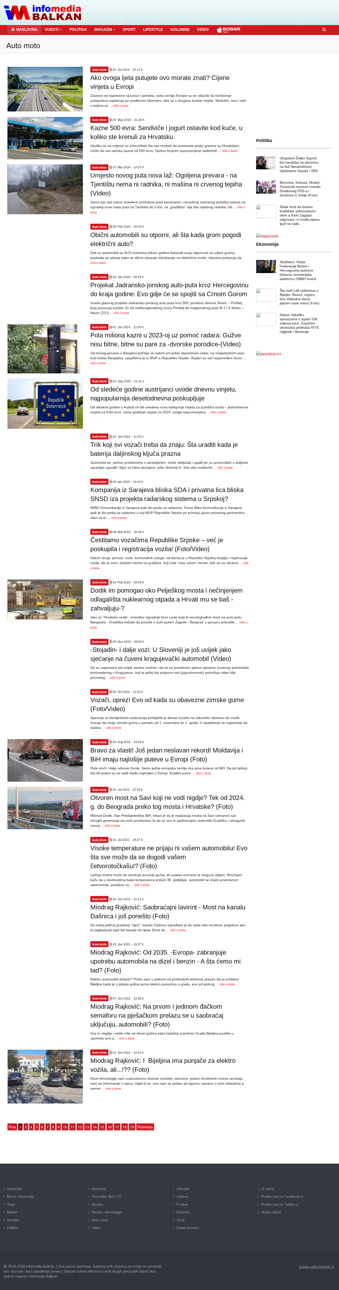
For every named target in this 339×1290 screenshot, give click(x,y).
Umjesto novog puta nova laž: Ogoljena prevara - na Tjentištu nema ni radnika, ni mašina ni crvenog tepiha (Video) (166, 184)
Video (96, 1228)
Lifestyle (182, 1189)
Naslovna (14, 1189)
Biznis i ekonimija (20, 1196)
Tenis (180, 1220)
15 (102, 1126)
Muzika (97, 1204)
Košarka (182, 1212)
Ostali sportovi (187, 1228)
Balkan (12, 1212)
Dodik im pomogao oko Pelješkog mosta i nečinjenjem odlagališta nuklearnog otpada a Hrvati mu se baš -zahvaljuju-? (166, 599)
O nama (267, 1189)
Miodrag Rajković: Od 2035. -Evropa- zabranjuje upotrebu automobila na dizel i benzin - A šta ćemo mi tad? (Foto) (165, 961)
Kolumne (99, 1189)
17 (117, 1126)
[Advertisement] (294, 92)
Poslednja (145, 1126)
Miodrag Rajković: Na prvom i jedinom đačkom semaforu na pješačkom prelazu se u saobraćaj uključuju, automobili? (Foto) (156, 1015)
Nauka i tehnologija (107, 1212)
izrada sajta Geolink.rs (316, 1267)
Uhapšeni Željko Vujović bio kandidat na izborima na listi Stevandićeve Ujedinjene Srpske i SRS (299, 164)
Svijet (11, 1204)
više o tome (121, 106)
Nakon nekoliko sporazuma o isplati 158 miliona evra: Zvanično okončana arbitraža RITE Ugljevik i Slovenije (299, 323)
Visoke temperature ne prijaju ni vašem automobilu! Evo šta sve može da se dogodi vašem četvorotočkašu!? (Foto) (168, 857)
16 (110, 1126)
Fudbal (181, 1204)
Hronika (13, 1220)
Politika (12, 1228)
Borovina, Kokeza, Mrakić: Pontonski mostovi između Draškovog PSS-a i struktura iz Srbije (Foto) (300, 188)
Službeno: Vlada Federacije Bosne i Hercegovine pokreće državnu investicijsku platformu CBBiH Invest (298, 270)
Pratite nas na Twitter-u (279, 1204)
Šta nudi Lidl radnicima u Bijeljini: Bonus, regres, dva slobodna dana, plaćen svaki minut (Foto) (299, 296)
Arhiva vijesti (271, 1212)
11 (72, 1126)
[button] (53, 29)
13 (87, 1126)
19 (132, 1126)
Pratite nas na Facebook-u (282, 1196)
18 (125, 1126)
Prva (12, 1126)
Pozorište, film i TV (106, 1196)
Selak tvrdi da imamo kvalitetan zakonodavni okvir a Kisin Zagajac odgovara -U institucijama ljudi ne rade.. (300, 215)
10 (65, 1126)
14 (95, 1126)
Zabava (182, 1196)
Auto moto (100, 1220)
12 (80, 1126)
